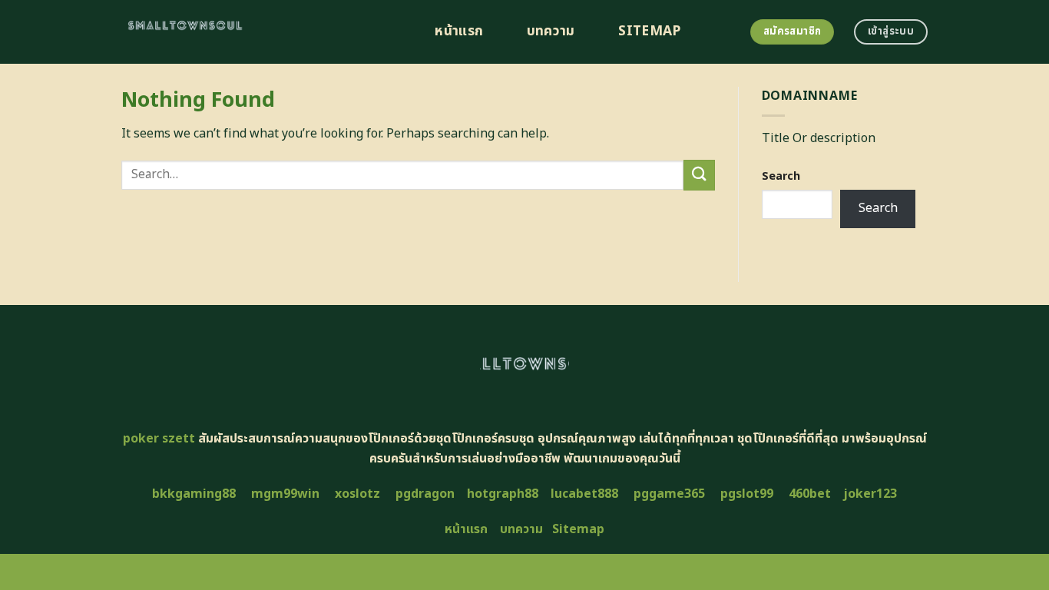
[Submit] (698, 175)
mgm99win (285, 494)
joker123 (870, 494)
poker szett (159, 438)
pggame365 (669, 494)
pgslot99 (746, 494)
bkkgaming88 (194, 494)
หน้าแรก (459, 31)
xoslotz (357, 494)
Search (781, 176)
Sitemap (649, 31)
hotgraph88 (502, 494)
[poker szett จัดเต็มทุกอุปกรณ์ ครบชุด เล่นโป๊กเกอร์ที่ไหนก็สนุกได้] (260, 32)
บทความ (551, 31)
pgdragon (425, 494)
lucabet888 (584, 494)
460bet (810, 494)
